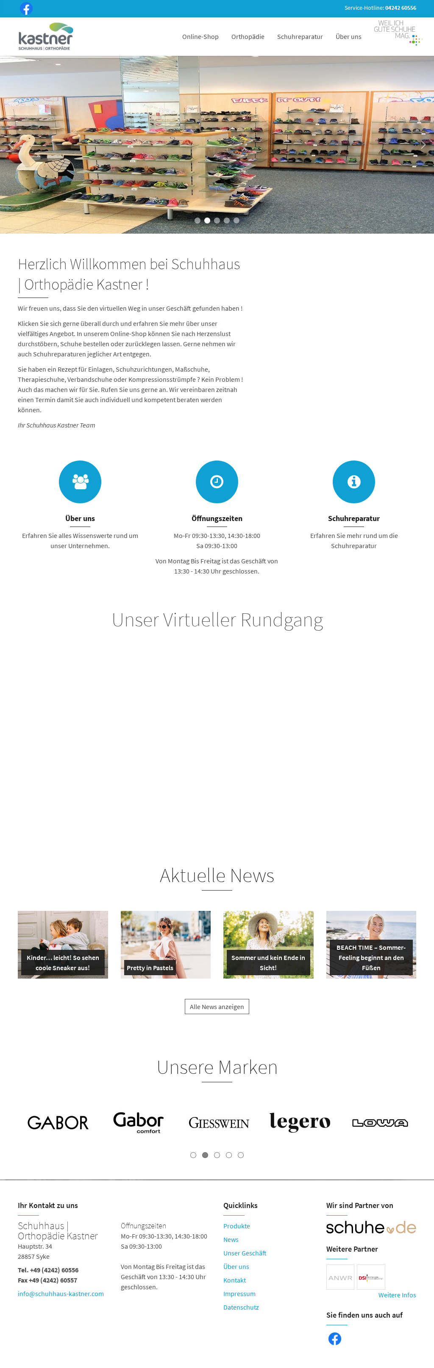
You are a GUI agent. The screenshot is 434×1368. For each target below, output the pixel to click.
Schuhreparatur (300, 36)
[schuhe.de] (371, 1227)
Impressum (239, 1293)
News (231, 1239)
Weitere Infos (397, 1295)
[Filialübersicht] (217, 482)
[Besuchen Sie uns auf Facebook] (24, 9)
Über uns (349, 36)
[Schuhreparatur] (354, 482)
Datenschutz (241, 1307)
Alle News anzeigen (217, 1006)
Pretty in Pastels (150, 969)
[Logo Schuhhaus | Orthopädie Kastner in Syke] (46, 36)
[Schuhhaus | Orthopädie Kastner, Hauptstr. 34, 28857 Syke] (114, 1261)
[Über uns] (80, 482)
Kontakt (234, 1280)
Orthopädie (247, 36)
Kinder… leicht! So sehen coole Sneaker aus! (63, 964)
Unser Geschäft (245, 1253)
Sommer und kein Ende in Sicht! (268, 964)
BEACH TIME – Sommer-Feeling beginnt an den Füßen (371, 959)
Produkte (236, 1226)
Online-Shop (200, 36)
